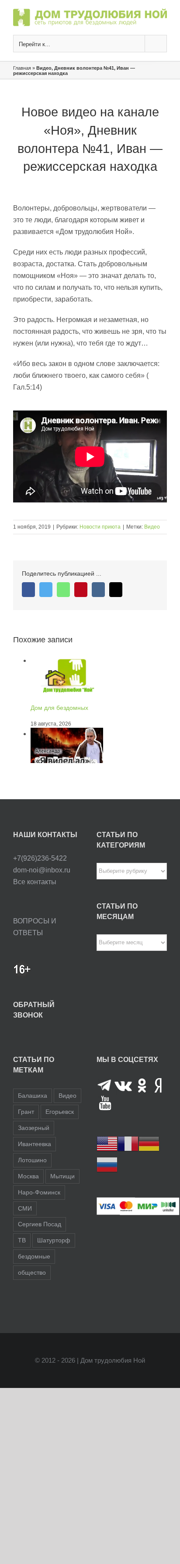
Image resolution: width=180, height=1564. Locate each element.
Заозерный (33, 1127)
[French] (128, 1143)
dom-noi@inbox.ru (41, 870)
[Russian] (107, 1164)
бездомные (34, 1256)
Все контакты (34, 881)
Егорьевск (59, 1111)
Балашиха (32, 1095)
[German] (148, 1143)
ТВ (22, 1240)
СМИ (25, 1208)
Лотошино (32, 1160)
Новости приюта (100, 527)
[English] (107, 1143)
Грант (26, 1111)
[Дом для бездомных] (67, 660)
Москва (28, 1176)
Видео (152, 527)
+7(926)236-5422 (40, 858)
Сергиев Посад (39, 1224)
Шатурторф (53, 1240)
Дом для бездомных (59, 707)
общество (32, 1272)
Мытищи (62, 1176)
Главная (22, 68)
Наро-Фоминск (39, 1192)
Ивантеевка (34, 1143)
